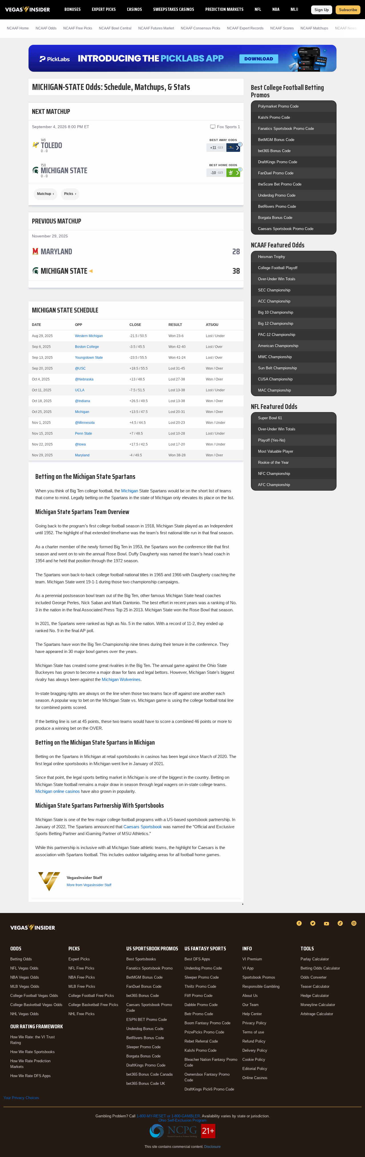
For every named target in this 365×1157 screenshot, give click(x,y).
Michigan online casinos (57, 791)
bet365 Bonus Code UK (145, 1083)
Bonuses (72, 9)
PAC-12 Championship (276, 334)
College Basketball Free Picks (93, 1005)
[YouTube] (327, 923)
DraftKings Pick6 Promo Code (209, 1089)
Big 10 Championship (275, 312)
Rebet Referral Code (201, 1041)
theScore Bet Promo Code (279, 184)
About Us (250, 995)
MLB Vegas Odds (24, 986)
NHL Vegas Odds (24, 1014)
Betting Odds (21, 959)
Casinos (134, 9)
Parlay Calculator (315, 959)
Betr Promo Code (198, 1014)
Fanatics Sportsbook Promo (149, 968)
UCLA (79, 390)
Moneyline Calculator (318, 1005)
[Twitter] (313, 923)
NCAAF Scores (282, 28)
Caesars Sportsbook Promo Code (285, 229)
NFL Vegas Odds (24, 968)
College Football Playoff (277, 268)
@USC (80, 368)
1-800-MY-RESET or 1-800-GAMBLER (168, 1116)
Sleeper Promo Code (143, 1047)
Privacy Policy (254, 1023)
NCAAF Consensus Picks (200, 28)
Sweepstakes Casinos (173, 9)
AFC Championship (274, 485)
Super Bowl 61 (270, 418)
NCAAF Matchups (314, 28)
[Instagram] (354, 923)
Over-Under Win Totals (276, 279)
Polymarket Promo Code (278, 106)
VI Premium (252, 959)
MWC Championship (275, 357)
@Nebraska (84, 379)
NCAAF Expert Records (245, 28)
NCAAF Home (18, 28)
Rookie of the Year (273, 462)
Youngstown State (89, 358)
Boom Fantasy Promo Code (207, 1023)
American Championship (278, 346)
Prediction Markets (224, 9)
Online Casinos (254, 1078)
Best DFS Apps (197, 959)
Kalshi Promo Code (274, 117)
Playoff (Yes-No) (271, 440)
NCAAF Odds (46, 28)
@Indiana (82, 401)
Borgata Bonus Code (275, 217)
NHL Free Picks (81, 1014)
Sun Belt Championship (277, 368)
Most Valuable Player (275, 451)
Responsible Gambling (260, 986)
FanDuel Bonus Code (143, 986)
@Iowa (80, 444)
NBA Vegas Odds (24, 977)
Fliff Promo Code (198, 995)
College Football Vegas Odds (34, 995)
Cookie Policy (253, 1059)
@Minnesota (85, 423)
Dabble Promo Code (201, 1005)
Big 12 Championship (275, 323)
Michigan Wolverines (121, 679)
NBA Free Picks (81, 977)
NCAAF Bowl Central (115, 28)
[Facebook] (300, 923)
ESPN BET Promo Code (146, 1019)
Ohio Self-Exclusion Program (182, 1120)
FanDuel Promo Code (275, 173)
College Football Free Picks (91, 995)
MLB (294, 9)
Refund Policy (253, 1041)
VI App (248, 968)
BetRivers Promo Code (277, 206)
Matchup (44, 194)
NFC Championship (274, 473)
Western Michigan (89, 336)
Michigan (82, 412)
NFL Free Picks (81, 968)
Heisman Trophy (271, 257)
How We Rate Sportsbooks (32, 1052)
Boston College (87, 347)
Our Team (250, 1005)
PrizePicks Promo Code (204, 1032)
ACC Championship (274, 301)
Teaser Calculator (315, 986)
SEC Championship (274, 290)
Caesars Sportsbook (142, 826)
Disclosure (212, 1147)
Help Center (252, 1014)
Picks (68, 194)
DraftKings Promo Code (277, 162)
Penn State (83, 434)
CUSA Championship (275, 379)
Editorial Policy (254, 1069)
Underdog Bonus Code (144, 1029)
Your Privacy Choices (21, 1098)
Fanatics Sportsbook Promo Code (286, 128)
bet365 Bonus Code (274, 151)
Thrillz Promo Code (200, 986)
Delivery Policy (254, 1050)
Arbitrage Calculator (317, 1014)
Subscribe (348, 10)
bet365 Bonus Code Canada (149, 1074)
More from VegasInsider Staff (89, 885)
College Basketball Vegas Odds (36, 1005)
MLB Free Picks (81, 986)
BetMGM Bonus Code (276, 140)
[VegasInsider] (33, 928)
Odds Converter (314, 977)
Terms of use (253, 1032)
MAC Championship (274, 390)
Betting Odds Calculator (320, 968)
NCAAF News (345, 28)
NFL (258, 9)
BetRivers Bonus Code (145, 1038)
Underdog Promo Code (276, 195)
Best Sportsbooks (141, 959)
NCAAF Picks (77, 28)
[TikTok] (341, 923)
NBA (275, 9)
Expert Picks (104, 9)
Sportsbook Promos (258, 977)
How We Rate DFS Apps (30, 1076)
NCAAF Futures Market (156, 28)
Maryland (82, 455)
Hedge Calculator (315, 995)
